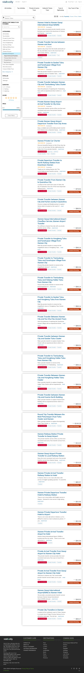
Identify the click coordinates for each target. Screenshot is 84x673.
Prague (45, 648)
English (24, 1)
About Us (26, 644)
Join (76, 1)
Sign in (80, 1)
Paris (44, 642)
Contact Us (26, 642)
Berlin (44, 652)
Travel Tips (71, 1)
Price (76, 16)
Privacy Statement (28, 646)
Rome (44, 654)
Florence (45, 657)
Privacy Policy (25, 668)
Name (79, 16)
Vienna (45, 644)
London (45, 646)
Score (71, 16)
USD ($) (17, 1)
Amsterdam (46, 650)
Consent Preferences (29, 650)
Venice (45, 656)
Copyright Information (30, 648)
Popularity (66, 16)
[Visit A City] (8, 639)
